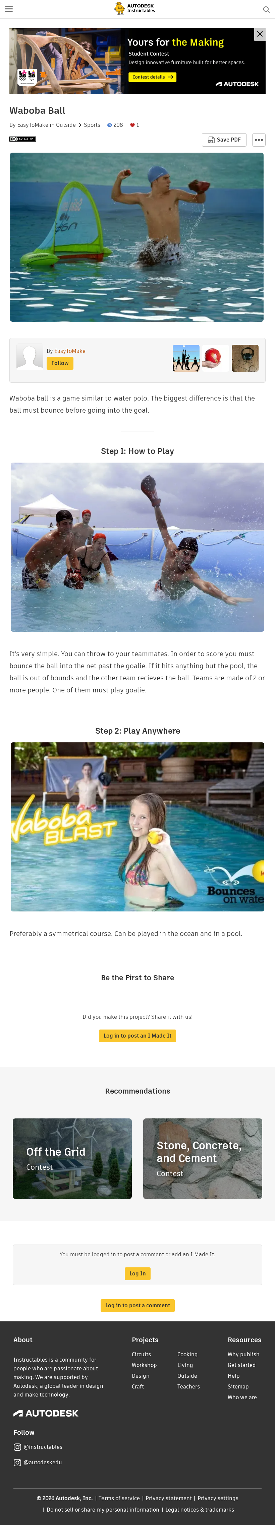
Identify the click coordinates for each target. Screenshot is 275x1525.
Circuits (141, 1354)
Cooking (187, 1354)
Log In (137, 1273)
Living (185, 1365)
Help (234, 1376)
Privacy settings (218, 1498)
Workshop (144, 1365)
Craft (138, 1386)
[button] (9, 9)
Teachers (188, 1386)
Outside (66, 125)
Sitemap (238, 1386)
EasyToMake (32, 125)
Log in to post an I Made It (137, 1036)
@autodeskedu (42, 1462)
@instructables (42, 1447)
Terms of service (119, 1498)
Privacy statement (169, 1498)
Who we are (242, 1397)
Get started (242, 1365)
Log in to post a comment (137, 1305)
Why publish (244, 1354)
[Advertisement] (137, 61)
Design (141, 1376)
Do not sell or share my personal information (103, 1510)
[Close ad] (260, 34)
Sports (92, 125)
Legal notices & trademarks (199, 1510)
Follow (60, 363)
